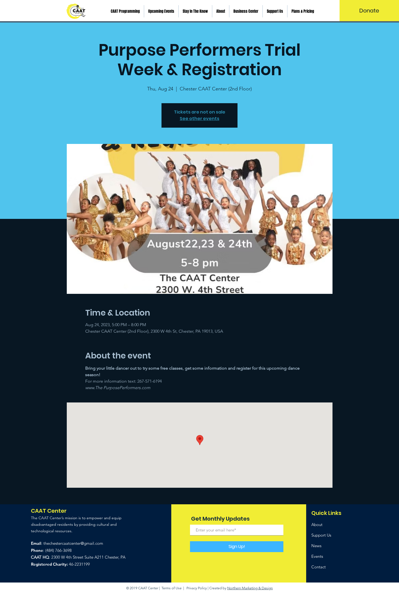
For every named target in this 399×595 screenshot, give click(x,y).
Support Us (321, 535)
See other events (199, 118)
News (316, 545)
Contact (318, 566)
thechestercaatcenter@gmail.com (73, 543)
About (316, 524)
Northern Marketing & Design (250, 588)
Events (317, 556)
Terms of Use (172, 588)
